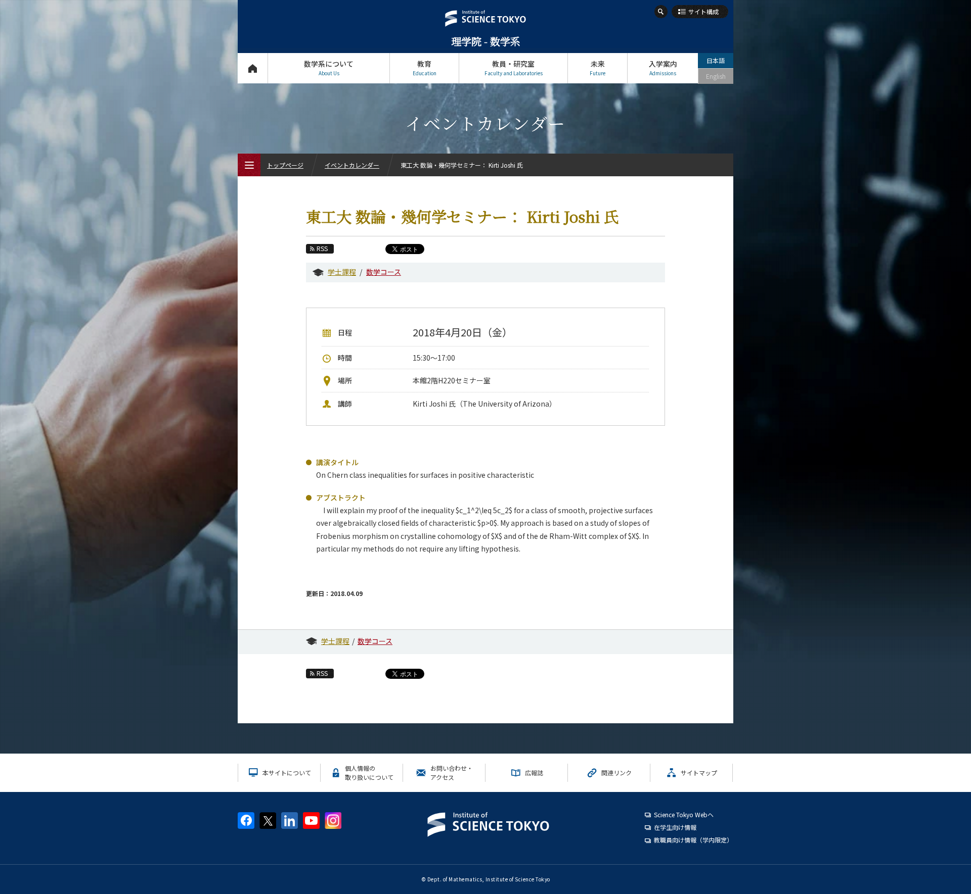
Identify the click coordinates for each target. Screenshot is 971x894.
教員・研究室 (513, 68)
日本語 (716, 60)
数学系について (329, 68)
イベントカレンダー (352, 165)
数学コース (383, 272)
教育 (424, 68)
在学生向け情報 (675, 827)
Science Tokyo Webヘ (684, 814)
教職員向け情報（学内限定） (693, 839)
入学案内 (663, 68)
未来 (597, 68)
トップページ (253, 68)
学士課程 (342, 272)
